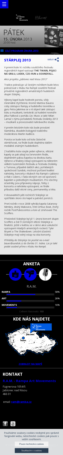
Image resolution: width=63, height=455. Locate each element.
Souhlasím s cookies (31, 450)
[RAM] (31, 19)
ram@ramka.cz (21, 402)
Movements (9, 304)
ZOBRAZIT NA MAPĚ (30, 364)
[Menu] (4, 4)
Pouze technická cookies (31, 444)
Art (4, 298)
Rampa (6, 291)
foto (15, 274)
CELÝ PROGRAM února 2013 (21, 50)
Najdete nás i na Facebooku (5, 424)
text (45, 274)
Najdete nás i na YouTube (12, 424)
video (30, 274)
